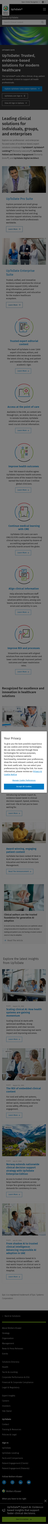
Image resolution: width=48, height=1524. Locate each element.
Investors (6, 1406)
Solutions (12, 1316)
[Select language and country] (43, 2)
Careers (5, 1401)
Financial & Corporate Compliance (17, 1382)
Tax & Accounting (10, 1372)
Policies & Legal (9, 1434)
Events (5, 1353)
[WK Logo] (11, 1491)
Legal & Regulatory (10, 1387)
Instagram (12, 1482)
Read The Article (15, 940)
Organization (8, 1338)
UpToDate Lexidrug (10, 1453)
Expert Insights (8, 1395)
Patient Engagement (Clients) (15, 1463)
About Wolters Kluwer (12, 1328)
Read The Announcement (18, 871)
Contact (5, 1424)
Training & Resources (11, 1429)
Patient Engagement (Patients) (15, 1468)
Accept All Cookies (24, 786)
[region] (24, 762)
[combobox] (21, 22)
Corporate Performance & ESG (16, 1377)
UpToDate (6, 1448)
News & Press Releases (12, 1348)
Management (8, 1343)
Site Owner (7, 1411)
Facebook (4, 1482)
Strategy (5, 1333)
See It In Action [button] (22, 1519)
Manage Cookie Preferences (24, 780)
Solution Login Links (15, 103)
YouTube (29, 1482)
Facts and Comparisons (12, 1458)
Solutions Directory (10, 1362)
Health (5, 1367)
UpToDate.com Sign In (15, 96)
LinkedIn (21, 1482)
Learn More (13, 229)
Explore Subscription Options (22, 88)
